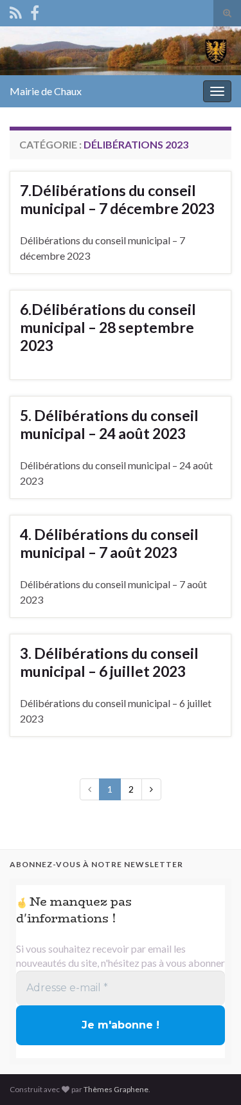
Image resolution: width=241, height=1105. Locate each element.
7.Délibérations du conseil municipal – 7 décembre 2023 (117, 199)
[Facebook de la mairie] (34, 10)
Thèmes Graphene (116, 1089)
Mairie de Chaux (46, 91)
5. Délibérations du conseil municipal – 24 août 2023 (109, 424)
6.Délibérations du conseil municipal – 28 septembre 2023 (108, 327)
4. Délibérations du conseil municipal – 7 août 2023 (109, 543)
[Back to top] (212, 1076)
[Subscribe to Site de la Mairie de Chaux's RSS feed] (16, 10)
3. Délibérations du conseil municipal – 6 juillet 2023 (109, 662)
